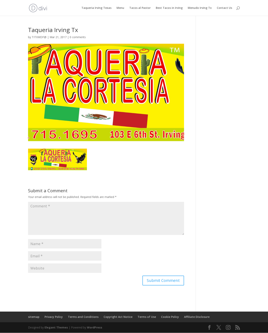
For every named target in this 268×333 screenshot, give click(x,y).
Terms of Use (147, 317)
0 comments (78, 37)
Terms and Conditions (83, 317)
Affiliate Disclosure (197, 317)
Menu (120, 8)
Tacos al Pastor (140, 8)
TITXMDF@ (39, 37)
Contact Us (224, 8)
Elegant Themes (56, 327)
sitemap (33, 317)
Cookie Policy (170, 317)
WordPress (94, 327)
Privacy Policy (54, 317)
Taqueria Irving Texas (96, 8)
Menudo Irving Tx (200, 8)
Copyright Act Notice (118, 317)
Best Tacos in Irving (169, 8)
